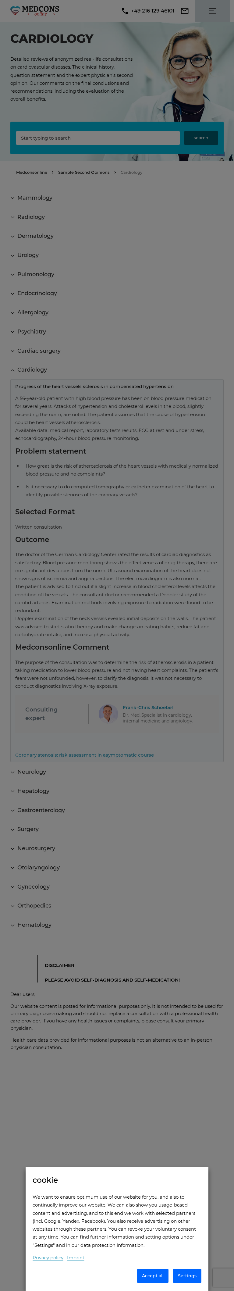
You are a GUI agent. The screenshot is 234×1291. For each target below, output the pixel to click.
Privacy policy (48, 1258)
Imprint (75, 1258)
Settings (187, 1276)
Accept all (153, 1276)
